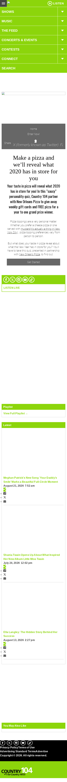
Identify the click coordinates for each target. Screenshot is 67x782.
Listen (58, 3)
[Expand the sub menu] (62, 11)
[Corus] (0, 759)
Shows (8, 11)
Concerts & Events (19, 40)
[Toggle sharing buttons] (4, 489)
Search (8, 68)
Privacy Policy (9, 747)
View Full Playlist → (15, 413)
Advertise (42, 751)
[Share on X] (4, 497)
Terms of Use (26, 747)
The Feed (10, 30)
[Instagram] (19, 280)
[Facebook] (6, 280)
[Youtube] (25, 280)
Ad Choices (7, 763)
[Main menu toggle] (3, 3)
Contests (11, 49)
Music (7, 21)
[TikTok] (31, 280)
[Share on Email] (4, 501)
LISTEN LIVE (12, 287)
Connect (10, 59)
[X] (12, 280)
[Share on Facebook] (4, 493)
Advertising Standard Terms (18, 751)
